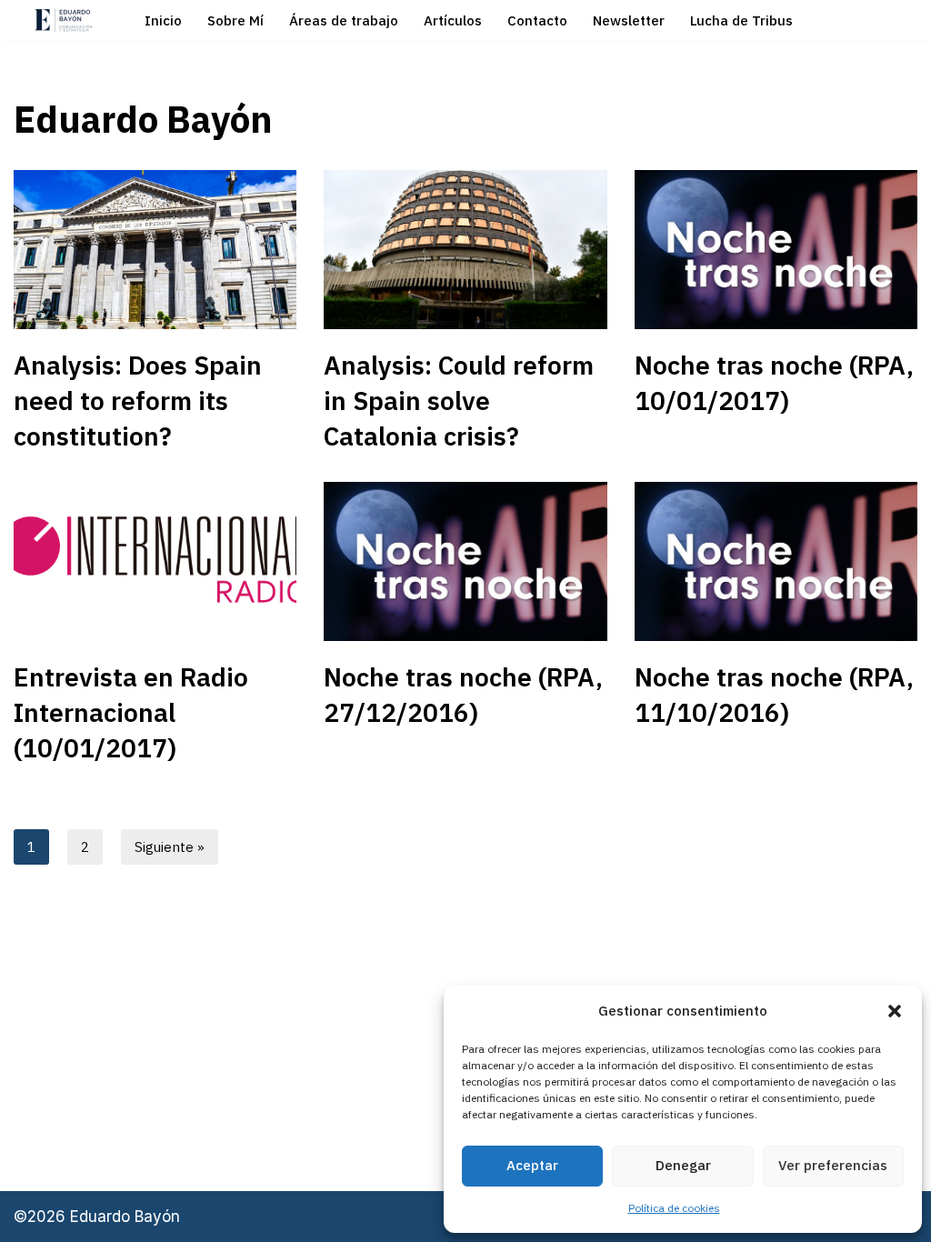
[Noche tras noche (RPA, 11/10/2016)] (776, 561)
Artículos (453, 20)
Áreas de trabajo (343, 20)
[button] (895, 1011)
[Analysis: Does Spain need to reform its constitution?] (155, 249)
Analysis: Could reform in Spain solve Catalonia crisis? (459, 400)
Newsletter (629, 20)
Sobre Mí (235, 20)
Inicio (163, 20)
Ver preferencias (832, 1165)
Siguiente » (170, 847)
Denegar (683, 1165)
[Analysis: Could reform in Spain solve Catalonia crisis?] (465, 249)
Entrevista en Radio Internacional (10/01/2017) (131, 712)
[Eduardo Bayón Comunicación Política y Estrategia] (64, 20)
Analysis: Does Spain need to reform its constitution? (138, 400)
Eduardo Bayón (125, 1216)
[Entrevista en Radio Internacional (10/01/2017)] (155, 561)
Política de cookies (674, 1208)
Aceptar (532, 1165)
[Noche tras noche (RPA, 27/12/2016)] (465, 561)
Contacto (537, 20)
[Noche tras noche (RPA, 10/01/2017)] (776, 249)
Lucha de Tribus (741, 20)
